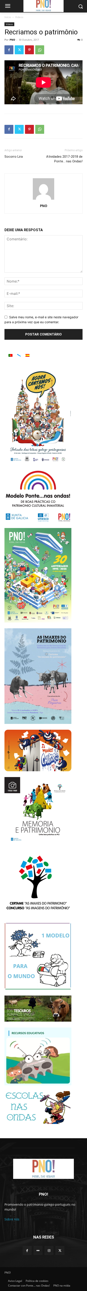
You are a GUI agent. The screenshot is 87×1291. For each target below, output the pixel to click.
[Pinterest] (29, 49)
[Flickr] (38, 1250)
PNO (12, 39)
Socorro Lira (13, 157)
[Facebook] (8, 49)
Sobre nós (11, 1219)
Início (7, 17)
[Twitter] (19, 49)
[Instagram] (49, 1250)
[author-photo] (43, 199)
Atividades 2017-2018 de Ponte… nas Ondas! (64, 159)
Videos (19, 17)
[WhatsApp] (39, 49)
